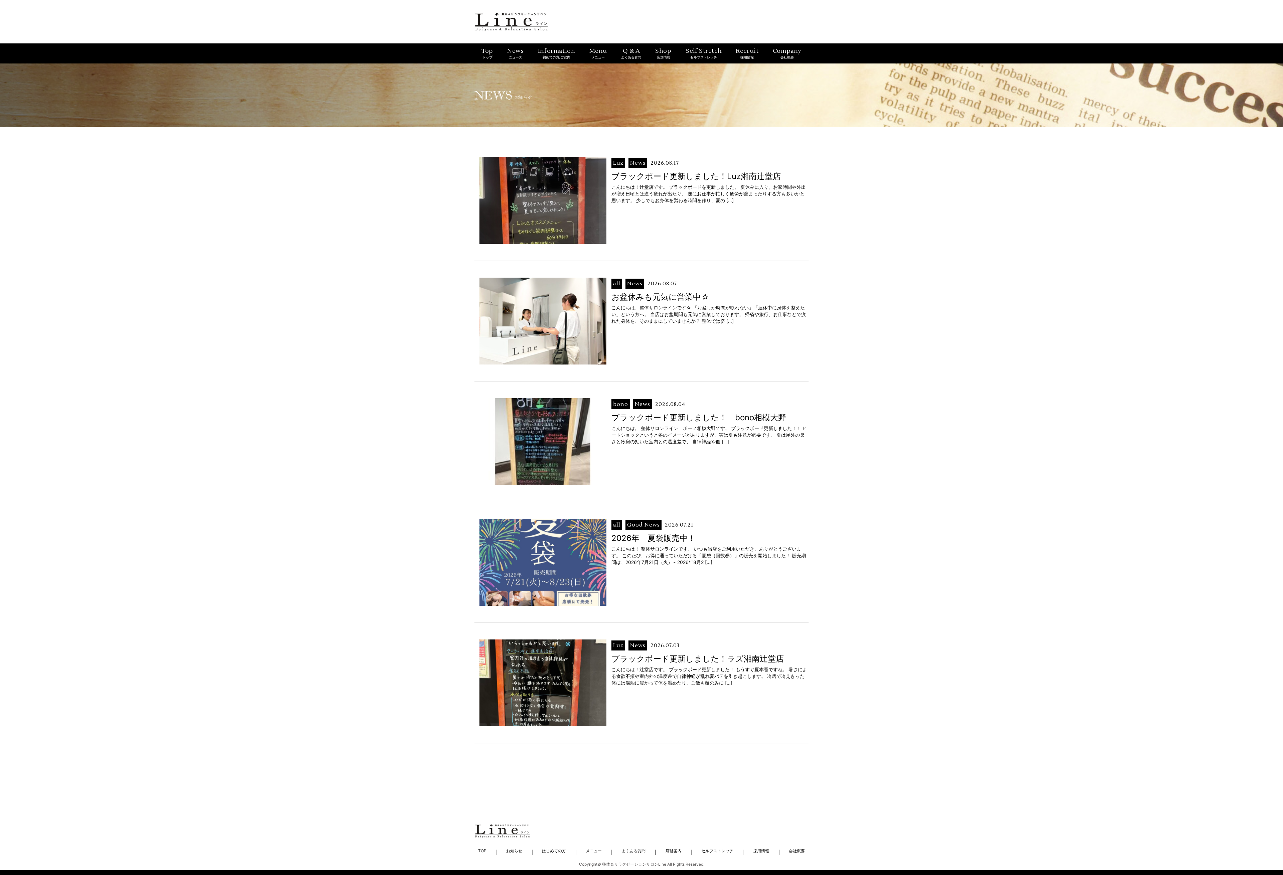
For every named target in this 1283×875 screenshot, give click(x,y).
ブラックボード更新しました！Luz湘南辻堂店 (696, 176)
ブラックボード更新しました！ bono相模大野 (698, 417)
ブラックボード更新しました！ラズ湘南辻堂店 (697, 659)
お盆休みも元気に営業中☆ (660, 297)
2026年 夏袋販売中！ (653, 538)
